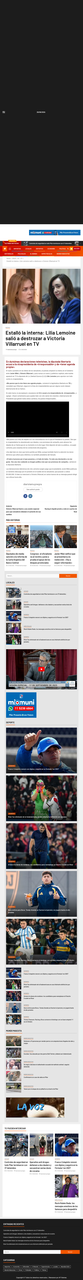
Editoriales (9, 254)
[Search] (68, 249)
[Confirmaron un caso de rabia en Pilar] (13, 1076)
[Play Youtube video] (41, 669)
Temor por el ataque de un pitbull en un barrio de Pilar (41, 1089)
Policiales (22, 254)
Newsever (52, 1278)
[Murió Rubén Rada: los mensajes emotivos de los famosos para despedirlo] (13, 628)
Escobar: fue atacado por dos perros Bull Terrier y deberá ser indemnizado (47, 1054)
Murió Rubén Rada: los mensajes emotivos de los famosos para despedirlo (47, 629)
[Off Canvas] (4, 112)
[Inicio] (5, 248)
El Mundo (33, 254)
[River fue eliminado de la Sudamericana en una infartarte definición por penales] (13, 639)
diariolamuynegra (12, 349)
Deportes (17, 249)
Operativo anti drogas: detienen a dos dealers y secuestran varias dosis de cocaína (29, 1234)
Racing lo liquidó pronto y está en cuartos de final (61, 509)
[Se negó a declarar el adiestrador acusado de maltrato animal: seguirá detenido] (13, 1064)
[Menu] (10, 248)
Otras (20, 1270)
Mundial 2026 (65, 1266)
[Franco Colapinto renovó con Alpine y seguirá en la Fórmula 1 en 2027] (13, 616)
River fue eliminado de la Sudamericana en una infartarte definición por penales (37, 817)
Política (62, 249)
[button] (10, 248)
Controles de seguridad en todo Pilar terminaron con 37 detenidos (50, 243)
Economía (51, 249)
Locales (28, 249)
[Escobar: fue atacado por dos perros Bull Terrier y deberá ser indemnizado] (13, 1053)
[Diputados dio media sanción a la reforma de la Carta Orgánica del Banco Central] (17, 536)
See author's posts (33, 489)
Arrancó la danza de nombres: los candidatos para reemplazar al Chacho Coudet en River (40, 864)
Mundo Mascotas (63, 254)
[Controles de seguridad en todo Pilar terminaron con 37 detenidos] (13, 593)
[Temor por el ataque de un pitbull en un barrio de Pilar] (13, 1088)
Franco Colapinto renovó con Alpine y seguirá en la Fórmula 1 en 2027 (46, 617)
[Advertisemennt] (54, 232)
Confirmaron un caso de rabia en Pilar (36, 1077)
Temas (44, 1270)
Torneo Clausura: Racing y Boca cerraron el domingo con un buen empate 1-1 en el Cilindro (41, 960)
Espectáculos (47, 254)
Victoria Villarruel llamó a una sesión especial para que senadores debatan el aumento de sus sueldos (23, 510)
